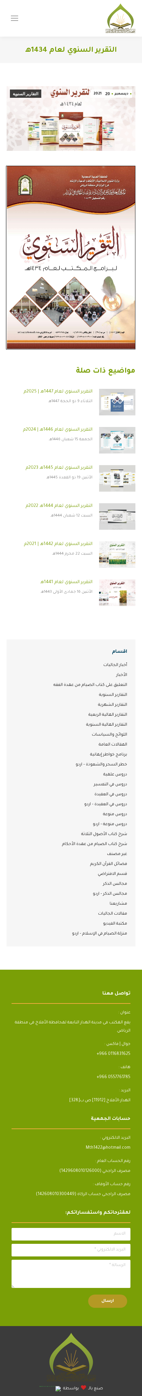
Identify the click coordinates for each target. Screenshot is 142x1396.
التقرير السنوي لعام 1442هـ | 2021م (58, 544)
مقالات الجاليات (112, 914)
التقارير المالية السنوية (106, 725)
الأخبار (121, 675)
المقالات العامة (113, 745)
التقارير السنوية (25, 93)
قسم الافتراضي (112, 874)
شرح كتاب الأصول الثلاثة (104, 834)
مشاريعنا (118, 904)
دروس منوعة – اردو (110, 824)
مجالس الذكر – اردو (110, 894)
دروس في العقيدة (110, 794)
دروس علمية (115, 774)
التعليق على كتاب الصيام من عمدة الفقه (90, 685)
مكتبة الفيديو (115, 924)
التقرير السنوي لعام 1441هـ (66, 582)
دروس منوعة (115, 814)
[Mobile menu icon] (14, 18)
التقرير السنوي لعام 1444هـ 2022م (59, 506)
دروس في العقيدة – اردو (105, 804)
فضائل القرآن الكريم (108, 864)
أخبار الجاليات (115, 665)
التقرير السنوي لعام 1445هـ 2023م (59, 467)
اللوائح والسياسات (109, 735)
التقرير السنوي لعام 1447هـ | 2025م (58, 391)
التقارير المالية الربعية (108, 715)
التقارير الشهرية (112, 705)
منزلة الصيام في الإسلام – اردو (99, 934)
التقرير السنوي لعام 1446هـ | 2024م (57, 429)
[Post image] (117, 402)
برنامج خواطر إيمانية (108, 755)
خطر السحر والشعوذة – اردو (101, 764)
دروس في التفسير (110, 784)
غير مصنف (117, 854)
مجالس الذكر (115, 884)
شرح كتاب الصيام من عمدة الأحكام (94, 844)
